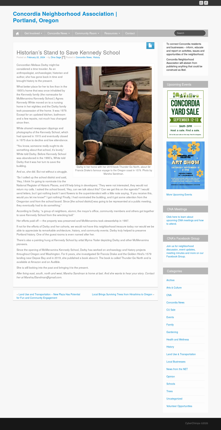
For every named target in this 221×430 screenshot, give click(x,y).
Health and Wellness (177, 339)
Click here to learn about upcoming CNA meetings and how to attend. (185, 220)
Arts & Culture (174, 287)
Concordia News (57, 33)
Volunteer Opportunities (179, 406)
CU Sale (170, 309)
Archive (170, 280)
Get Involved (32, 33)
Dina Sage (56, 57)
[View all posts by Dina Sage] (63, 57)
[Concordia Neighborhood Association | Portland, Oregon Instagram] (201, 3)
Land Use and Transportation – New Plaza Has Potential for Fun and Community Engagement (48, 295)
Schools (170, 383)
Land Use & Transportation (181, 354)
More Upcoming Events (179, 194)
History (96, 57)
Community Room (86, 33)
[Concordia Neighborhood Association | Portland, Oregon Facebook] (206, 3)
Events (170, 317)
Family (170, 324)
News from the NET (177, 369)
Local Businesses (175, 361)
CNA (168, 295)
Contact (130, 33)
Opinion (170, 376)
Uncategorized (174, 398)
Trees (169, 391)
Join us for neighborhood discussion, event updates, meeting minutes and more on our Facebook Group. (185, 251)
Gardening (172, 332)
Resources (111, 33)
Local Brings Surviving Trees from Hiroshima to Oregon (122, 294)
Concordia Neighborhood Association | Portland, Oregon (65, 17)
